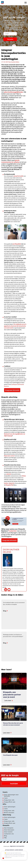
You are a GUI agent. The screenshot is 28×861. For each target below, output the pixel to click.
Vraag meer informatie (12, 390)
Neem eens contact (9, 456)
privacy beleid (9, 850)
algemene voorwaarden (17, 846)
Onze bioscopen (9, 830)
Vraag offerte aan (9, 802)
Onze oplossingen (9, 806)
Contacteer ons (9, 834)
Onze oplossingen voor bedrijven (11, 795)
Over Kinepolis (8, 828)
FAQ (5, 837)
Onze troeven (8, 832)
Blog (5, 835)
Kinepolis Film (9, 485)
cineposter (11, 483)
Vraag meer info (9, 800)
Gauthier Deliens (15, 62)
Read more (7, 611)
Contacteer (13, 531)
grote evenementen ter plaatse (10, 161)
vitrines (24, 476)
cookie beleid (18, 850)
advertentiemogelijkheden (13, 92)
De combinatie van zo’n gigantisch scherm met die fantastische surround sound (15, 326)
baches (6, 483)
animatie (8, 474)
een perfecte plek (18, 176)
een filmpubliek (17, 244)
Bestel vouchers (9, 812)
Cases (6, 798)
